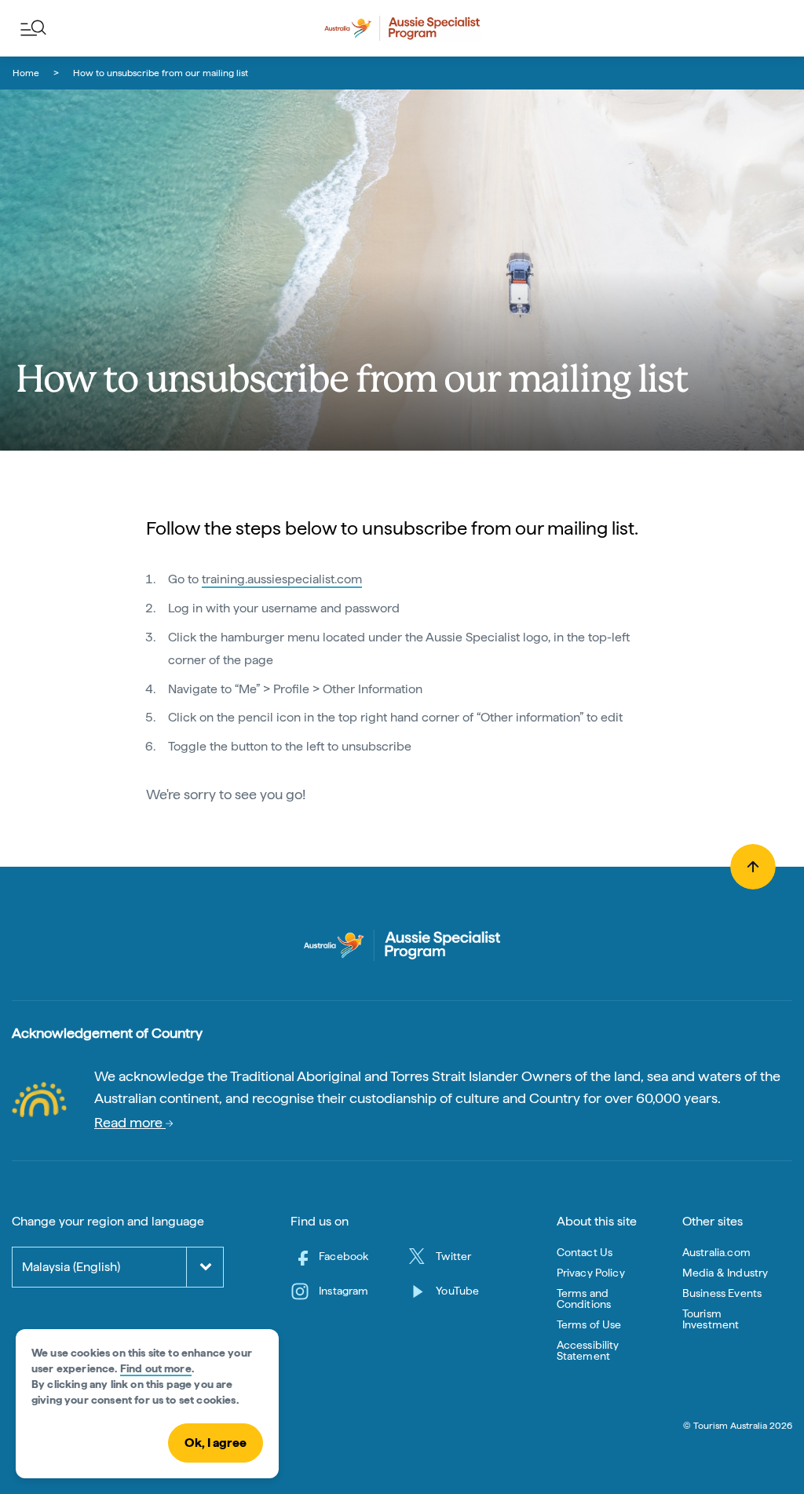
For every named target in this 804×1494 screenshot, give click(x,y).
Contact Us (585, 1252)
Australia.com (716, 1252)
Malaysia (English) (71, 1266)
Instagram (343, 1290)
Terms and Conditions (584, 1299)
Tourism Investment (711, 1319)
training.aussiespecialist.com (282, 579)
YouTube (457, 1290)
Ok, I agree (216, 1442)
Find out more (156, 1368)
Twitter (453, 1256)
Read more (130, 1122)
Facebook (343, 1256)
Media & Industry (725, 1272)
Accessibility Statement (588, 1350)
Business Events (722, 1293)
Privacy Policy (591, 1272)
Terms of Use (589, 1324)
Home (26, 73)
